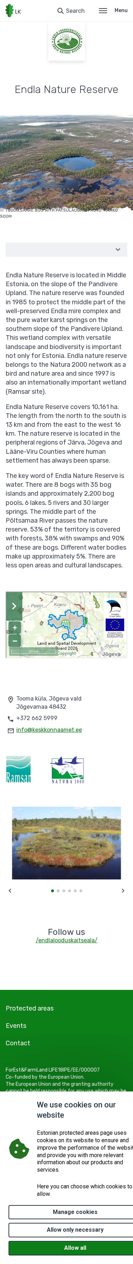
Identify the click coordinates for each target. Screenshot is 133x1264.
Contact (18, 1043)
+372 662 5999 (36, 718)
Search (75, 10)
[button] (52, 890)
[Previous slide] (10, 891)
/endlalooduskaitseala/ (67, 940)
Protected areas (30, 1008)
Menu (121, 10)
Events (16, 1026)
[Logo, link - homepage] (13, 10)
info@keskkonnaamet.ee (49, 729)
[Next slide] (123, 891)
